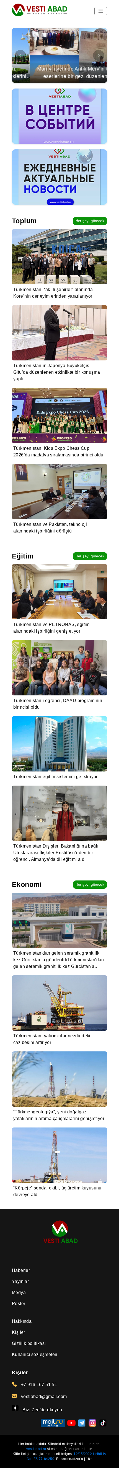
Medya (19, 1292)
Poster (18, 1303)
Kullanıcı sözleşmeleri (35, 1354)
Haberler (21, 1270)
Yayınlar (20, 1281)
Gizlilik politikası (29, 1343)
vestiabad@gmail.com (43, 1396)
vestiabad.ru (36, 1449)
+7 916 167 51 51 (38, 1384)
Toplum (24, 221)
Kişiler (18, 1332)
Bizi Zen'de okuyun (41, 1409)
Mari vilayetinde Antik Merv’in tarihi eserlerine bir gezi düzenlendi (59, 72)
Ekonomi (27, 884)
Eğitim (22, 556)
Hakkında (22, 1321)
